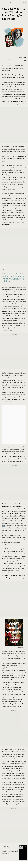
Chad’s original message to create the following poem (13, 523)
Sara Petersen (23, 57)
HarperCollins (20, 647)
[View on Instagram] (14, 424)
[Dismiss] (25, 846)
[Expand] (20, 846)
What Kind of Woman (7, 847)
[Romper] (7, 3)
